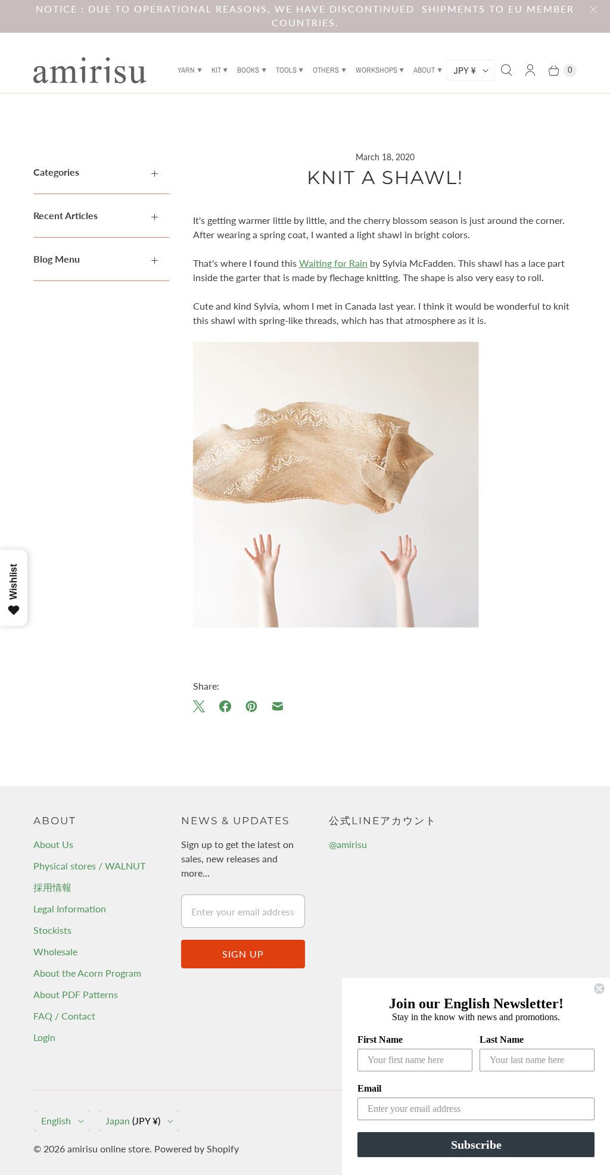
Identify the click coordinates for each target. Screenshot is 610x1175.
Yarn (186, 70)
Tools (286, 70)
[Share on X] (202, 706)
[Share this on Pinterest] (251, 706)
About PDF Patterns (75, 994)
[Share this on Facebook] (225, 706)
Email (369, 1088)
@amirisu (348, 844)
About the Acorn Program (87, 972)
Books (248, 70)
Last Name (502, 1039)
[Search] (506, 70)
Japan (132, 1120)
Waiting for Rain (333, 263)
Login (44, 1037)
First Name (380, 1039)
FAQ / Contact (64, 1015)
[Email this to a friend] (277, 706)
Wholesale (55, 951)
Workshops (376, 70)
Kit (216, 70)
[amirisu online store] (90, 70)
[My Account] (530, 70)
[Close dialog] (599, 989)
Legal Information (69, 908)
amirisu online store (108, 1148)
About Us (53, 844)
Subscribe (476, 1144)
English (56, 1120)
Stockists (52, 930)
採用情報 (52, 887)
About (424, 70)
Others (326, 70)
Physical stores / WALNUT (89, 865)
